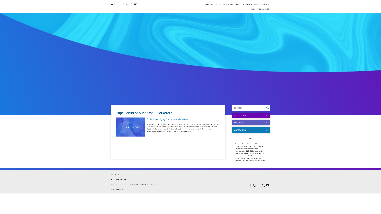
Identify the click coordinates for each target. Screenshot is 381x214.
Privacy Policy (117, 174)
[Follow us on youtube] (267, 185)
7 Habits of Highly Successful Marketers (167, 119)
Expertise (215, 4)
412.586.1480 (144, 185)
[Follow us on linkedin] (259, 185)
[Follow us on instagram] (254, 185)
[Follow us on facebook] (250, 185)
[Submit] (268, 108)
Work (206, 4)
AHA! (256, 4)
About (249, 4)
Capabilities (228, 4)
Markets (240, 4)
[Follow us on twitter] (263, 185)
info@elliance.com (156, 185)
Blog (253, 9)
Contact (265, 4)
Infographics (263, 9)
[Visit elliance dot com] (124, 4)
